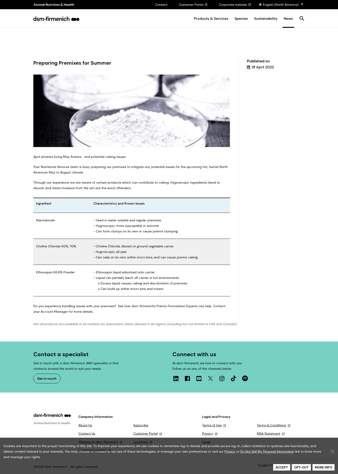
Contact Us (86, 433)
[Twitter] (210, 378)
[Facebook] (187, 378)
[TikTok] (233, 378)
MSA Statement (268, 433)
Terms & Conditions (271, 425)
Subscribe (140, 425)
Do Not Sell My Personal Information (267, 451)
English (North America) (280, 5)
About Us (85, 425)
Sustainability (266, 18)
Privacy (207, 433)
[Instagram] (221, 378)
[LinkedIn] (175, 378)
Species (241, 18)
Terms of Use (212, 425)
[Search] (302, 19)
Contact (161, 5)
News (288, 18)
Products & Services (211, 18)
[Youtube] (198, 378)
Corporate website (233, 5)
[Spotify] (244, 378)
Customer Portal (191, 5)
